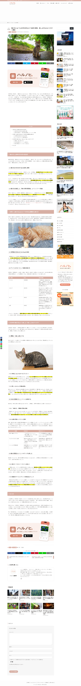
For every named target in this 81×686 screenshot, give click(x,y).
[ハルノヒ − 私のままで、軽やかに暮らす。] (12, 3)
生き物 (22, 547)
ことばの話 (60, 223)
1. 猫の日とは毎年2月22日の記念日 (19, 129)
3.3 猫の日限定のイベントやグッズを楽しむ (21, 143)
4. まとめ (14, 145)
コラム (10, 547)
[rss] (71, 0)
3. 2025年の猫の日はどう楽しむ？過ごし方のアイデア (23, 139)
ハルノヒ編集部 (13, 575)
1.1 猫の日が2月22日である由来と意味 (20, 131)
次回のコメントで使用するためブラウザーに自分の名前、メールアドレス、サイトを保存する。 (27, 659)
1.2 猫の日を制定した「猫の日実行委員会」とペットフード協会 (25, 132)
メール (11, 651)
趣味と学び (60, 241)
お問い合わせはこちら (65, 284)
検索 (71, 28)
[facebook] (67, 0)
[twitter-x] (68, 0)
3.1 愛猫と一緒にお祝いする (19, 140)
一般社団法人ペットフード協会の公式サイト (34, 202)
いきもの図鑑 (14, 547)
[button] (11, 63)
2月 (19, 547)
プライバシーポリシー (40, 682)
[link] (21, 578)
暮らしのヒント (61, 232)
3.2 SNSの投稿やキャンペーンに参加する (21, 142)
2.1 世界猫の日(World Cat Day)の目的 (20, 135)
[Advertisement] (40, 13)
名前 (10, 646)
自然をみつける (61, 239)
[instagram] (70, 0)
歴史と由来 (60, 234)
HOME (28, 682)
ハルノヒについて (33, 682)
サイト (10, 655)
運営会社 (47, 682)
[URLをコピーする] (50, 63)
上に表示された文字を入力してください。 (16, 664)
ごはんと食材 (60, 225)
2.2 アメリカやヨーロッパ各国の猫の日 (20, 137)
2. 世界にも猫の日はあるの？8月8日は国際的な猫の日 (23, 134)
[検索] (73, 0)
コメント (11, 632)
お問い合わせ (52, 682)
